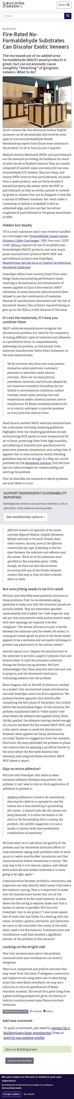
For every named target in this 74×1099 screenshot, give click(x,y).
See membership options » (25, 517)
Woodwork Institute (38, 463)
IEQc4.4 (15, 245)
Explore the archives (19, 1061)
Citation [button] (49, 1011)
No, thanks (29, 1094)
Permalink (37, 1011)
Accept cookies (11, 1094)
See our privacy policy (12, 1088)
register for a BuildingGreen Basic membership (36, 1030)
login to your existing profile (23, 1037)
